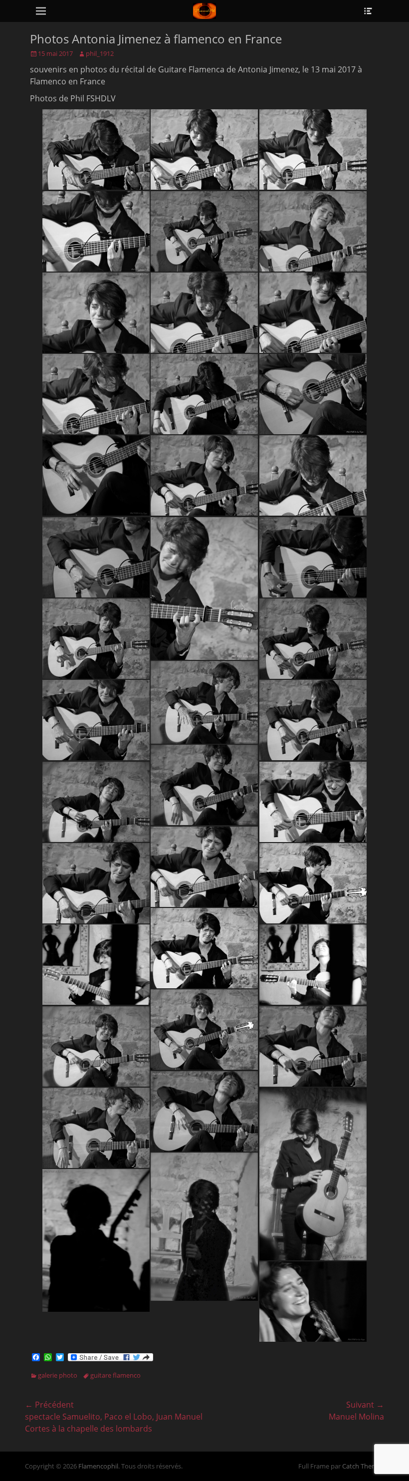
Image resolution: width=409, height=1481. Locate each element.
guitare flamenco (115, 1375)
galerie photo (57, 1375)
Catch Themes (363, 1466)
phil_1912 (100, 53)
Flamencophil (98, 1466)
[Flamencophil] (204, 11)
